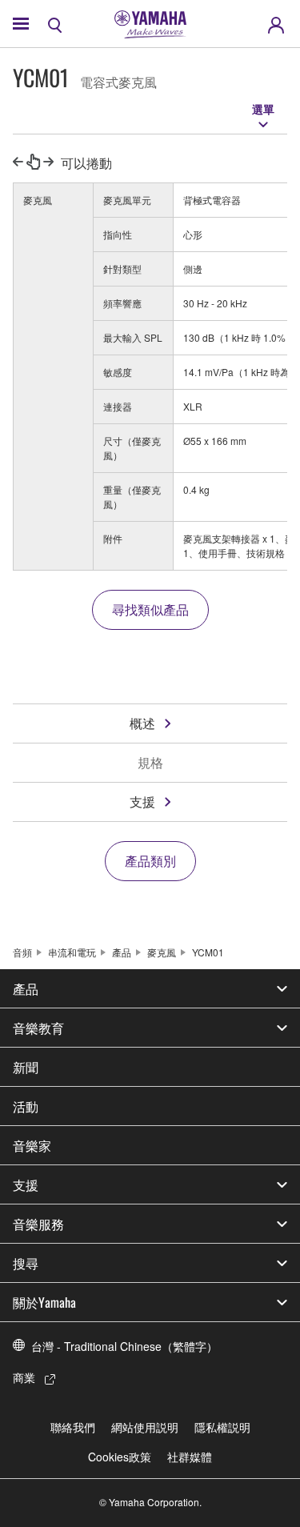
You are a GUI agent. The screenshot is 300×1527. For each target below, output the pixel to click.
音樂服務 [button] (38, 1223)
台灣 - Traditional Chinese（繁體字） (124, 1346)
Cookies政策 (119, 1457)
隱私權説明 (222, 1427)
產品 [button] (25, 988)
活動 (25, 1106)
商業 (24, 1377)
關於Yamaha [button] (44, 1302)
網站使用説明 (144, 1427)
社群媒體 (189, 1457)
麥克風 (161, 952)
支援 (142, 801)
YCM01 (208, 952)
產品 (121, 952)
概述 (142, 723)
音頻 (22, 952)
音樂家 (32, 1145)
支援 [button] (25, 1184)
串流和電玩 (72, 952)
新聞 (25, 1066)
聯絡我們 (72, 1427)
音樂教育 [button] (38, 1027)
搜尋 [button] (25, 1262)
